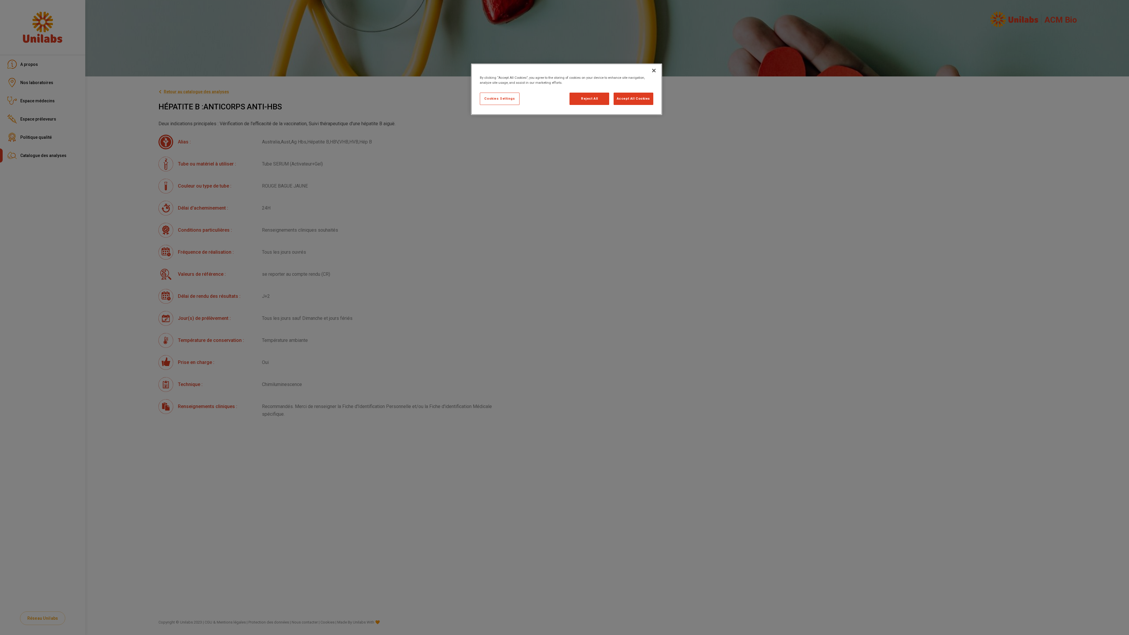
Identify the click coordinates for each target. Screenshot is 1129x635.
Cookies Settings (499, 98)
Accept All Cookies (633, 98)
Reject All (589, 98)
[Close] (653, 70)
